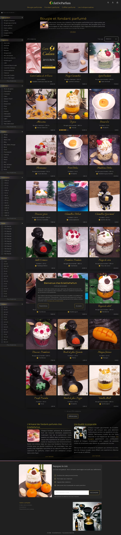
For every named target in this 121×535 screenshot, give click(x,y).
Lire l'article (49, 456)
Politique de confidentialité (55, 300)
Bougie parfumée (34, 7)
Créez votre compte (25, 505)
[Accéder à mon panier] (117, 3)
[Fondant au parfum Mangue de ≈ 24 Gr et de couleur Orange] (104, 334)
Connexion (22, 507)
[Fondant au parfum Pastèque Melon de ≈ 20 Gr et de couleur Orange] (41, 242)
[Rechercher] (108, 2)
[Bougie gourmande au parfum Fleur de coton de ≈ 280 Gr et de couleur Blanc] (104, 242)
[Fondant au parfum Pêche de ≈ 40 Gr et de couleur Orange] (73, 334)
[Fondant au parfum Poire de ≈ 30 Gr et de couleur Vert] (41, 380)
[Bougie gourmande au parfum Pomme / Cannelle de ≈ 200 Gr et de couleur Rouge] (41, 196)
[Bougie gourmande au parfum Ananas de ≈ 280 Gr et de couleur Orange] (73, 104)
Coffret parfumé (68, 7)
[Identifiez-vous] (112, 2)
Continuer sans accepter (60, 286)
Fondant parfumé (52, 7)
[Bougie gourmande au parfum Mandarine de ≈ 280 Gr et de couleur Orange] (104, 288)
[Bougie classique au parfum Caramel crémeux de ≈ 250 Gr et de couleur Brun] (73, 58)
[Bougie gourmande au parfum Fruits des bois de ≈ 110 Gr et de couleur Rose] (41, 150)
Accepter (79, 306)
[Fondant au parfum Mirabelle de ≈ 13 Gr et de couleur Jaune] (104, 104)
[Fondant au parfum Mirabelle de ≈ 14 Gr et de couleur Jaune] (73, 150)
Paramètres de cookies (26, 509)
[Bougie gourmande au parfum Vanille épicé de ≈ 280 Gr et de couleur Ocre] (104, 380)
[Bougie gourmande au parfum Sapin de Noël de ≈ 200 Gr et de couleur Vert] (104, 58)
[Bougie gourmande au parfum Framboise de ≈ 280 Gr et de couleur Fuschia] (73, 242)
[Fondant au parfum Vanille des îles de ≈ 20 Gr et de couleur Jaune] (104, 196)
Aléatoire (111, 39)
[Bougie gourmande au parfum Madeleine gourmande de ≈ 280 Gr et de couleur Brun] (104, 150)
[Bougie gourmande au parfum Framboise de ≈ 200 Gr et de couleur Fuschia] (41, 334)
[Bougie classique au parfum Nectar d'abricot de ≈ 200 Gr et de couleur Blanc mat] (41, 104)
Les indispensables (86, 7)
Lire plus (73, 32)
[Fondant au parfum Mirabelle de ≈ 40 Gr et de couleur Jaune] (73, 380)
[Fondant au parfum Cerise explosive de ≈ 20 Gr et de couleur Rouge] (73, 196)
